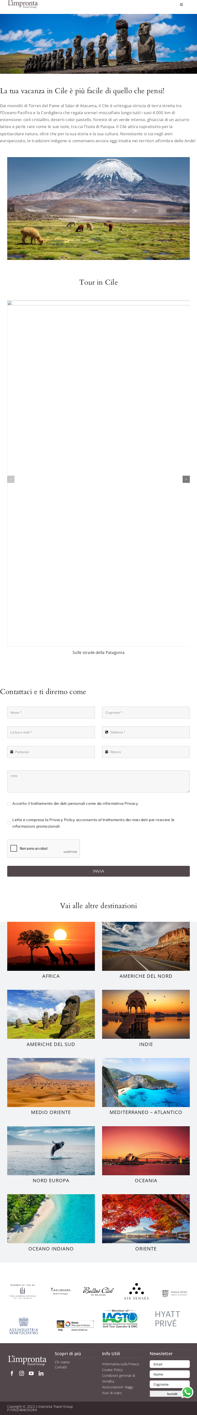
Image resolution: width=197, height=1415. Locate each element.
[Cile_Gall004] (98, 208)
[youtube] (31, 1373)
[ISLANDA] (51, 1128)
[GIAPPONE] (146, 1196)
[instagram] (21, 1373)
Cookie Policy (112, 1369)
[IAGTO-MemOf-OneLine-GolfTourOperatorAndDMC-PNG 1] (120, 1311)
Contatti (61, 1367)
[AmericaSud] (51, 991)
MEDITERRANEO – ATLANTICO (146, 1112)
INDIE (146, 1044)
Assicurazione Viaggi (117, 1387)
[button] (10, 208)
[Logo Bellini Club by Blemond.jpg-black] (98, 1288)
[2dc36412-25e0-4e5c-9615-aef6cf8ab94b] (60, 1286)
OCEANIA (146, 1180)
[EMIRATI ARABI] (51, 1060)
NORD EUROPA (51, 1180)
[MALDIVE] (51, 1196)
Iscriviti (172, 1394)
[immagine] (168, 1307)
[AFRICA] (51, 923)
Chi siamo (62, 1362)
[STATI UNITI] (146, 923)
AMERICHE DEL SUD (51, 1044)
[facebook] (12, 1373)
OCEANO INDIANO (51, 1248)
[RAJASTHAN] (146, 991)
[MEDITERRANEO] (146, 1060)
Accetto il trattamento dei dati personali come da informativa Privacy (75, 803)
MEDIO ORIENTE (51, 1112)
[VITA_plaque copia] (22, 1285)
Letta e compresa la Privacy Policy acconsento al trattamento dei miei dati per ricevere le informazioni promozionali (93, 823)
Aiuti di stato (112, 1392)
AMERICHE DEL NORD (146, 976)
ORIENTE (146, 1248)
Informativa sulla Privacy (120, 1364)
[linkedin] (41, 1373)
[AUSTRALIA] (146, 1128)
